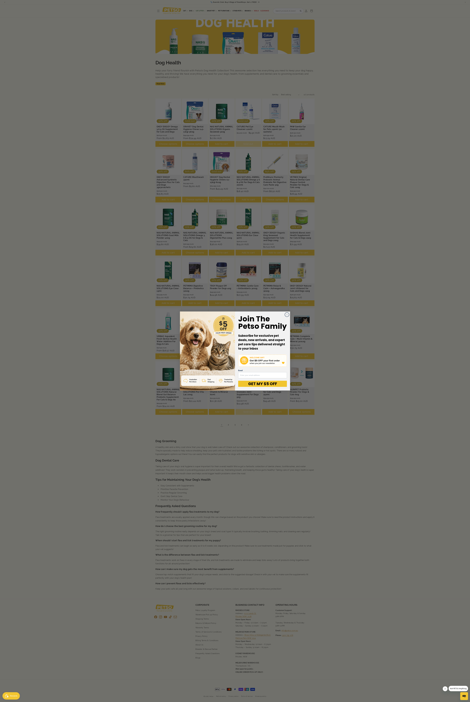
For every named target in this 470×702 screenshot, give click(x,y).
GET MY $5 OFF (262, 383)
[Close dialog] (287, 314)
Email (240, 370)
